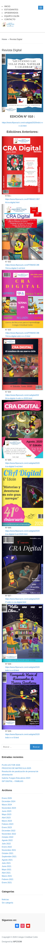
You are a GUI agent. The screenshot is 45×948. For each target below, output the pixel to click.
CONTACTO (9, 19)
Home (4, 39)
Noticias (5, 899)
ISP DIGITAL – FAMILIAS (12, 781)
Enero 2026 (7, 798)
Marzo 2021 (7, 876)
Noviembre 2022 (9, 834)
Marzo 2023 (7, 821)
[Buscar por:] (16, 747)
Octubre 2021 (7, 853)
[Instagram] (23, 926)
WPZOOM (17, 942)
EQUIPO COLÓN (11, 16)
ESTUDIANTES (11, 10)
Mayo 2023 (6, 814)
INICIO (7, 6)
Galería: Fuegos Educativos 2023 (16, 778)
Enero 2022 (7, 847)
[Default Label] (28, 926)
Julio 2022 (6, 844)
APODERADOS (11, 13)
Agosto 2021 (7, 860)
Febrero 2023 (7, 824)
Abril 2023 (6, 818)
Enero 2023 (7, 827)
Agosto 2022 (7, 840)
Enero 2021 (7, 883)
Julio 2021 (6, 863)
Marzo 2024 (7, 805)
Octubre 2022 (7, 837)
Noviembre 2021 (9, 850)
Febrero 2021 (7, 879)
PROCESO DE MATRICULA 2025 (16, 768)
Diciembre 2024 (8, 801)
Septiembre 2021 (9, 857)
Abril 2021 (6, 873)
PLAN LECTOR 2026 (11, 765)
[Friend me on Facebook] (17, 926)
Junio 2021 (6, 866)
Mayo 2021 (6, 870)
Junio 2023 (6, 811)
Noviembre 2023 (9, 808)
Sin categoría (7, 903)
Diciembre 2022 (8, 831)
